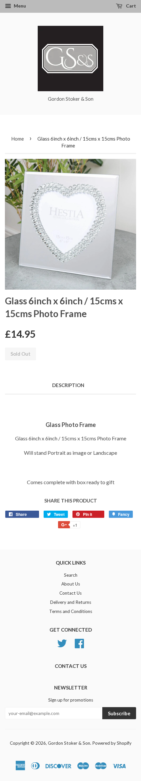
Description (68, 385)
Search (70, 575)
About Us (70, 583)
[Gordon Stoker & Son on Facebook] (79, 642)
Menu (19, 5)
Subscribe (119, 713)
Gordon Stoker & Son (69, 743)
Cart (130, 5)
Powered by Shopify (111, 743)
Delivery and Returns (70, 602)
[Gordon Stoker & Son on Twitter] (62, 642)
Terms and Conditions (70, 611)
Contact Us (70, 593)
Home (17, 139)
